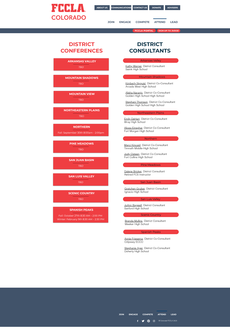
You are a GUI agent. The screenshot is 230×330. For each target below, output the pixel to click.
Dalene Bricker (133, 171)
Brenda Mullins (133, 220)
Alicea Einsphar (133, 127)
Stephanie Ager (133, 248)
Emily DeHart (132, 118)
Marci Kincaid (132, 145)
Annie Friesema (133, 238)
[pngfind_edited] (143, 321)
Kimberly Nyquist (136, 83)
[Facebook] (137, 321)
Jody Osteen (131, 154)
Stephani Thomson (137, 102)
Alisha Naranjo (134, 92)
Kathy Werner (134, 66)
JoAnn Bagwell (133, 205)
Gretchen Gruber (134, 188)
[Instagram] (154, 321)
